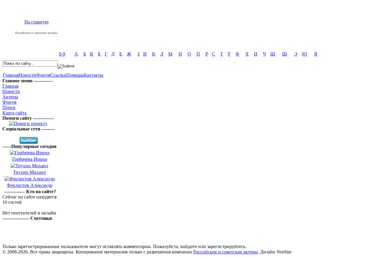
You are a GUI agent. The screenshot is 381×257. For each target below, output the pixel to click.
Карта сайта (14, 112)
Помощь (74, 75)
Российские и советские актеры (225, 251)
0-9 (62, 53)
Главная (11, 75)
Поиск (8, 107)
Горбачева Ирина (29, 159)
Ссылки (58, 75)
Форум (43, 75)
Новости (27, 75)
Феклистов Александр (29, 185)
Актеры (10, 96)
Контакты (93, 75)
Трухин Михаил (29, 172)
